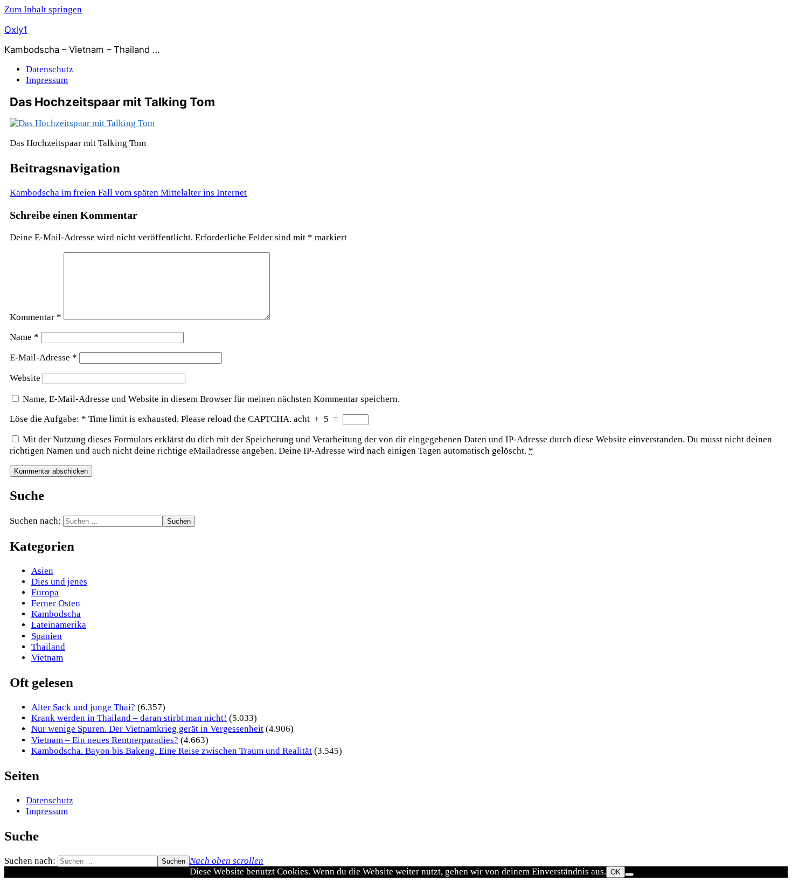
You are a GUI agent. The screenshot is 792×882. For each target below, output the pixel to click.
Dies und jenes (59, 582)
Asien (42, 571)
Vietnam (47, 657)
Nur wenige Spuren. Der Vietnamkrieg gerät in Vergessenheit (147, 729)
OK (615, 872)
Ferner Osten (55, 603)
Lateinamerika (58, 625)
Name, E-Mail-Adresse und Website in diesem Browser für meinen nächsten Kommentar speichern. (211, 399)
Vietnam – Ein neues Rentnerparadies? (104, 740)
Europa (45, 592)
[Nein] (629, 874)
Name (24, 337)
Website (25, 378)
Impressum (47, 80)
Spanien (46, 636)
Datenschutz (49, 69)
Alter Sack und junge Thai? (83, 707)
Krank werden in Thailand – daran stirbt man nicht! (129, 718)
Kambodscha (56, 614)
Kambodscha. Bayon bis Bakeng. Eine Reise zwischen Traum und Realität (171, 751)
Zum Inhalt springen (43, 9)
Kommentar (35, 317)
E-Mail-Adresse (43, 357)
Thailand (48, 647)
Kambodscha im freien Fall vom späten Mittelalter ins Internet (128, 192)
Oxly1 (15, 29)
